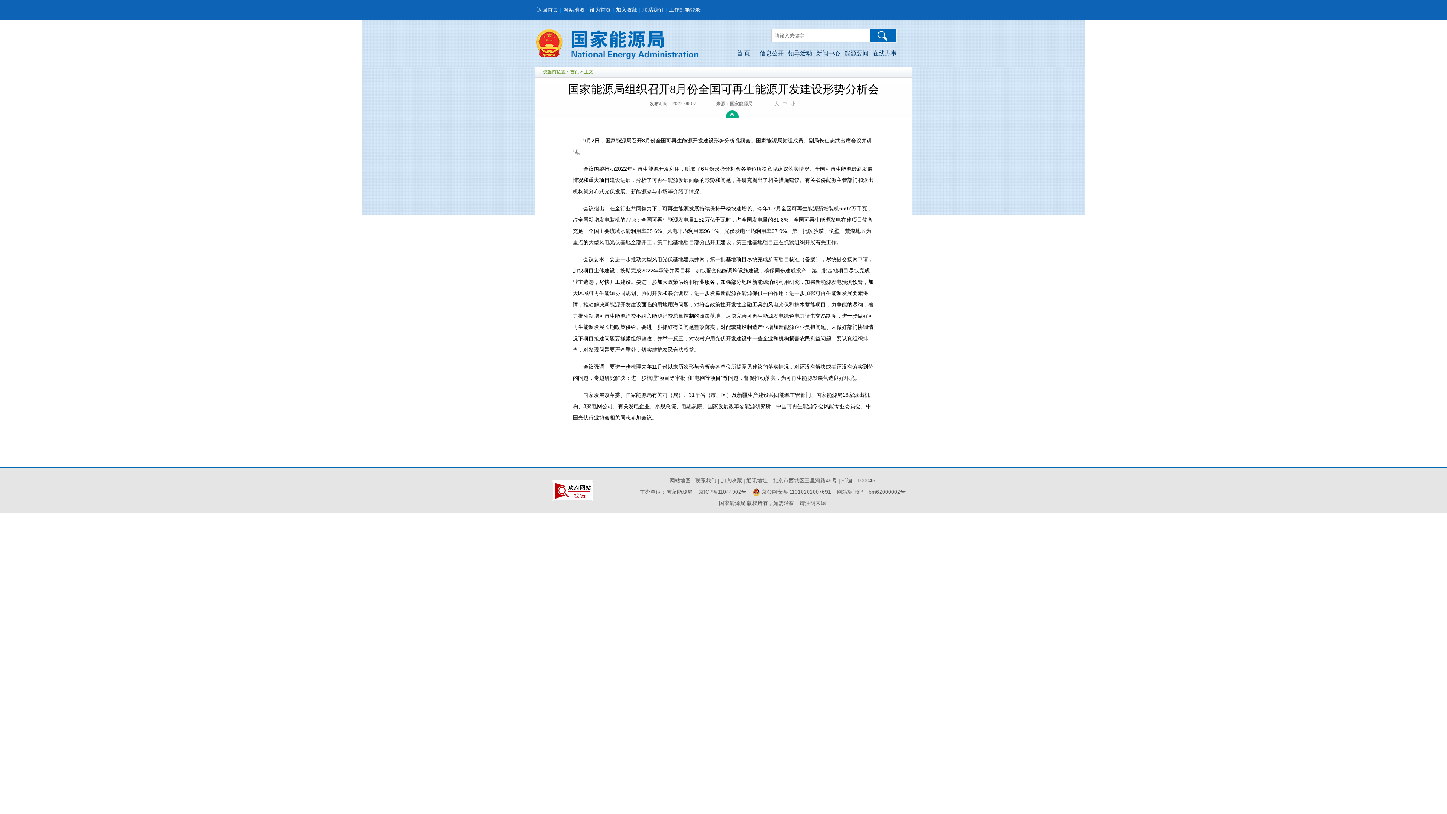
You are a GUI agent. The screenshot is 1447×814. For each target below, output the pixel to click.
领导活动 (800, 53)
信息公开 (772, 53)
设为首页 (600, 10)
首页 (574, 72)
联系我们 (653, 10)
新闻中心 (828, 53)
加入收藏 (626, 10)
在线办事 (885, 53)
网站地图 (573, 10)
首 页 (743, 53)
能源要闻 (856, 53)
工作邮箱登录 (685, 10)
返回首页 (547, 10)
